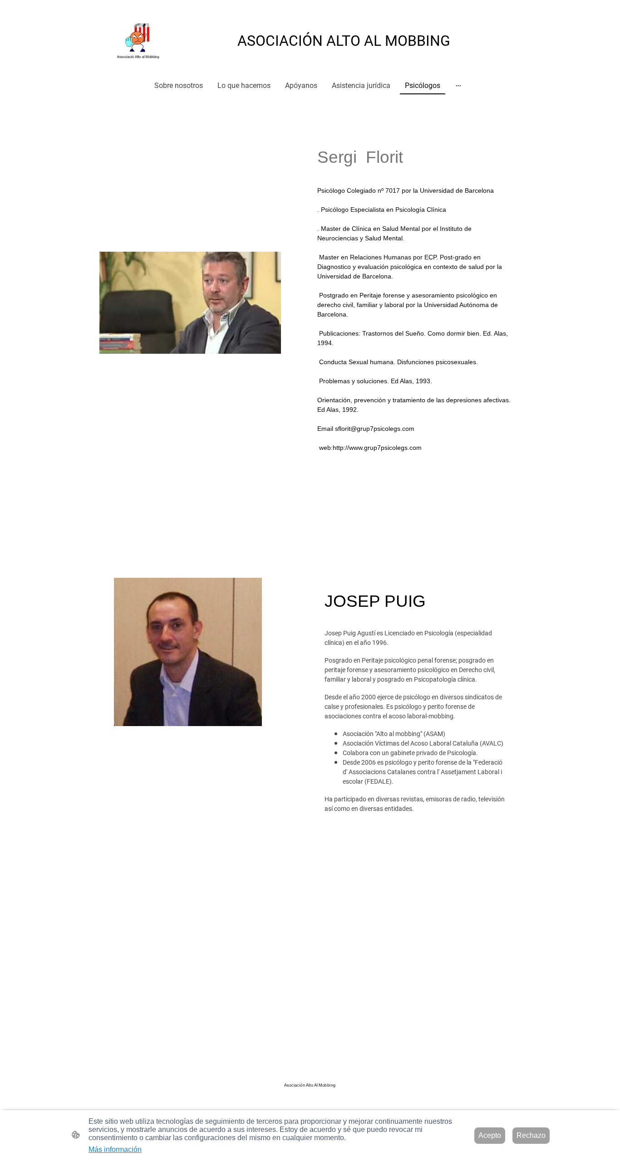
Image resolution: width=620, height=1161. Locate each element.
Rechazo (531, 1135)
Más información (115, 1149)
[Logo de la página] (140, 41)
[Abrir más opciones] (458, 85)
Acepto (489, 1135)
